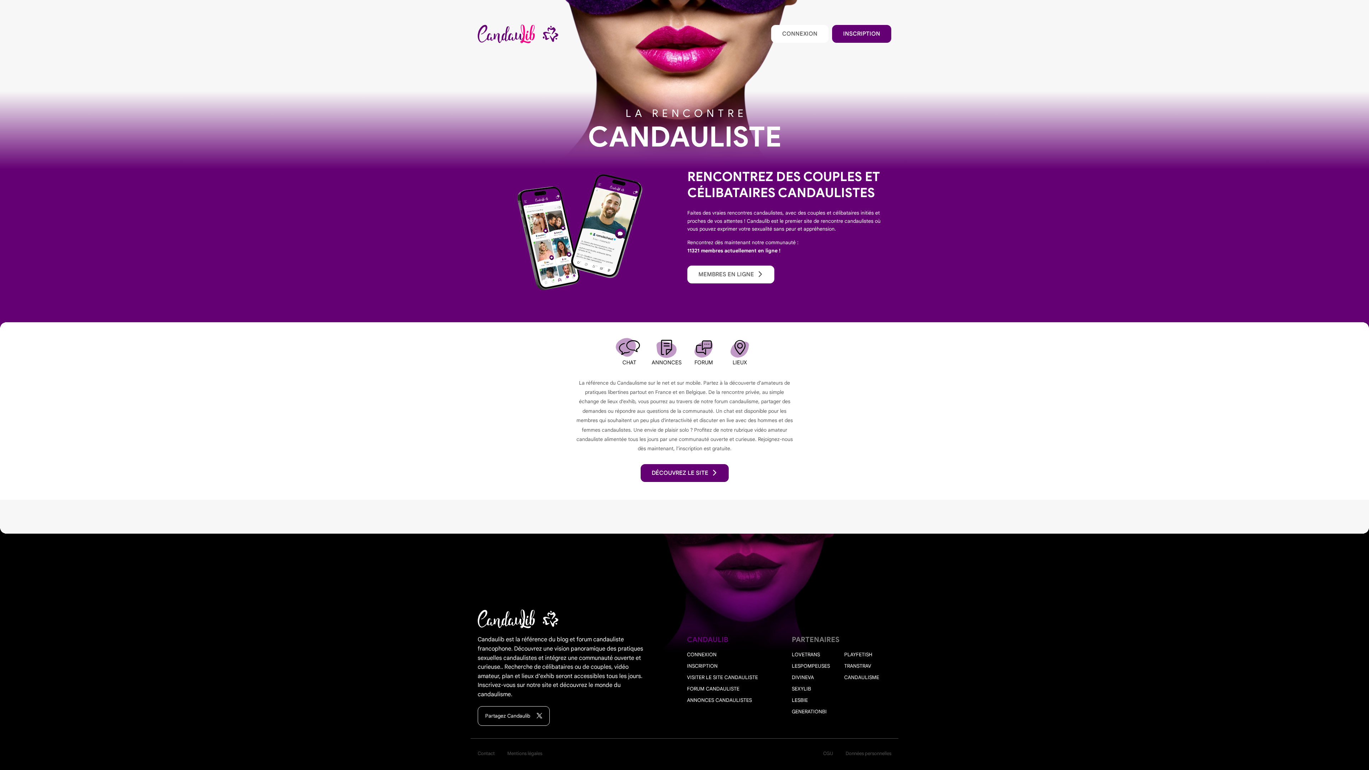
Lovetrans (806, 654)
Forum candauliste (713, 689)
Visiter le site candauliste (722, 677)
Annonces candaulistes (719, 700)
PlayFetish (858, 654)
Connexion (799, 33)
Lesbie (800, 700)
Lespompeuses (811, 666)
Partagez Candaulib (508, 716)
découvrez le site (680, 473)
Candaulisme (861, 677)
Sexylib (801, 689)
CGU (828, 753)
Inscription (861, 33)
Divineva (803, 677)
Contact (486, 753)
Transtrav (857, 666)
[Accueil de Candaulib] (518, 34)
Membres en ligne (726, 274)
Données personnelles (868, 753)
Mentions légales (524, 753)
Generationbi (809, 711)
